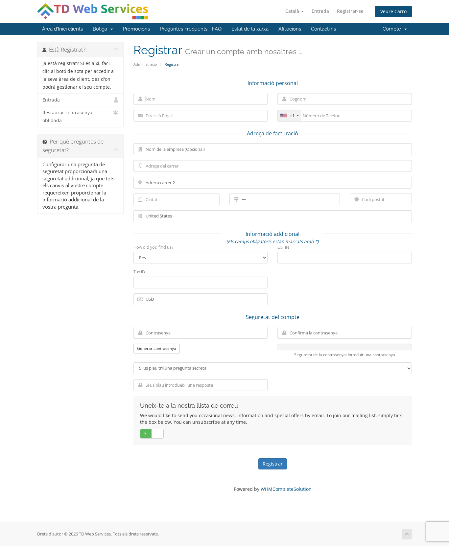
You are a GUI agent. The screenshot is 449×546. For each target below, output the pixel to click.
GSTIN (283, 247)
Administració (145, 64)
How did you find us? (153, 247)
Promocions (136, 29)
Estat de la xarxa (250, 29)
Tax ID (139, 272)
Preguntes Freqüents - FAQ (191, 29)
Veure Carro (393, 11)
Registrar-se (350, 11)
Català (292, 11)
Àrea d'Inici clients (62, 29)
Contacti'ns (323, 29)
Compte (393, 29)
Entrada (320, 11)
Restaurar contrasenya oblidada (67, 117)
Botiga (101, 29)
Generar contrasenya (156, 348)
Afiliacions (289, 29)
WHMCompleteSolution (286, 489)
